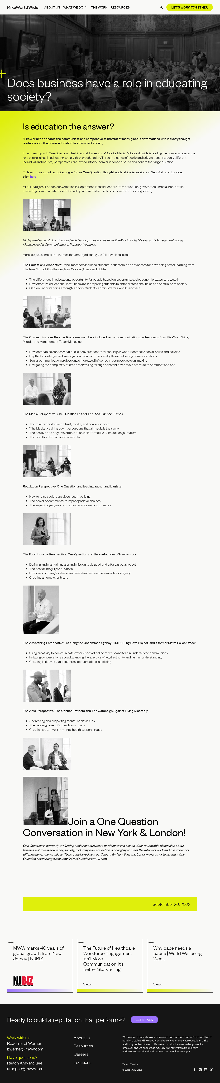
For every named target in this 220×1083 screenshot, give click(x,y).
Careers (81, 1054)
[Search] (161, 7)
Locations (82, 1062)
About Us (82, 1037)
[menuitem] (52, 7)
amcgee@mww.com (25, 1068)
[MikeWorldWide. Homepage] (22, 7)
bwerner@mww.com (25, 1049)
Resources (83, 1046)
